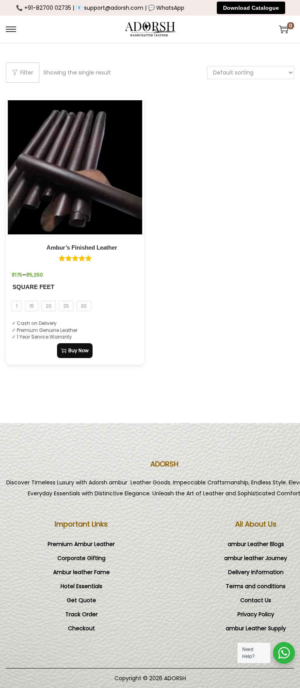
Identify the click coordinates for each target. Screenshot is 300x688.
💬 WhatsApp (166, 8)
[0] (283, 29)
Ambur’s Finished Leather (81, 248)
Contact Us (255, 600)
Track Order (81, 614)
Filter (26, 72)
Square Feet (33, 287)
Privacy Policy (256, 614)
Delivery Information (256, 572)
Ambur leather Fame (81, 572)
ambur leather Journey (255, 558)
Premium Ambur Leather (81, 544)
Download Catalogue (251, 8)
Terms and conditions (256, 586)
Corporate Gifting (81, 558)
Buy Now (78, 350)
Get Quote (81, 600)
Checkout (81, 628)
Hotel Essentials (81, 586)
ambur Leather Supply (256, 628)
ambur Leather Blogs (256, 544)
